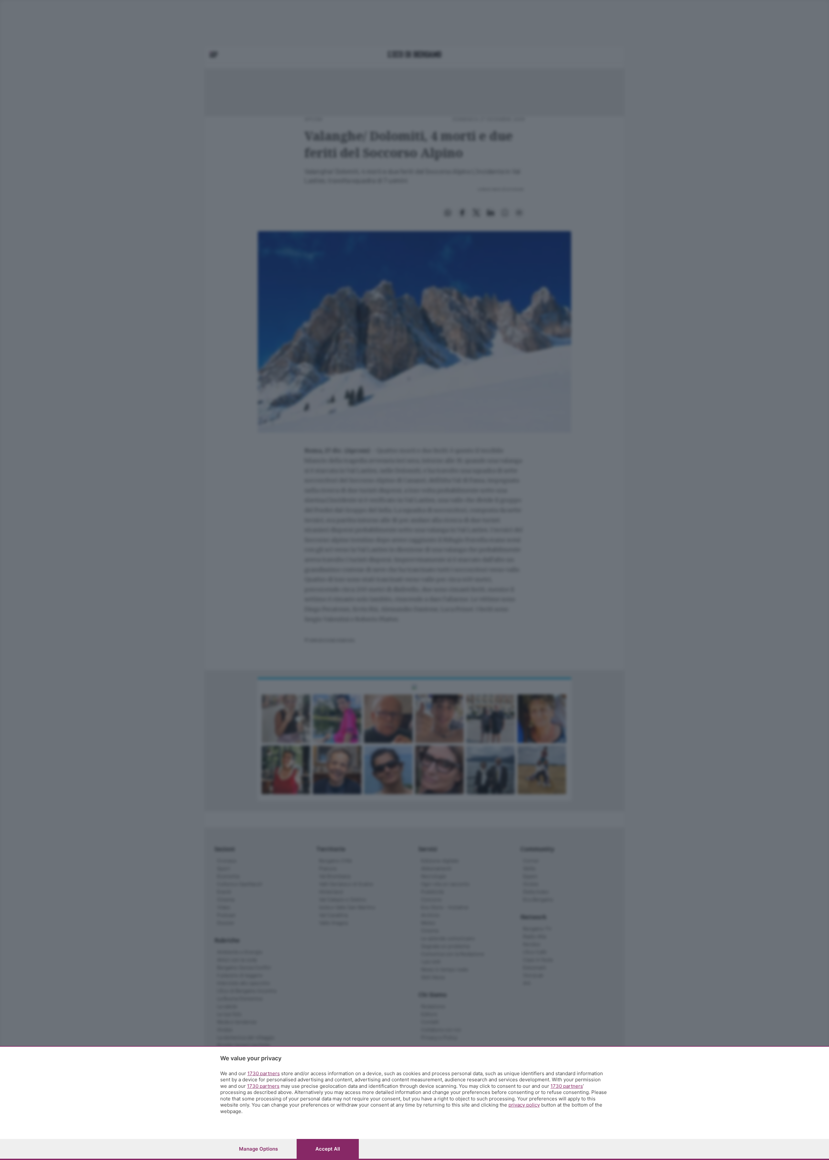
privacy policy (524, 1105)
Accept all (327, 1149)
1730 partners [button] (263, 1073)
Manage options (258, 1149)
